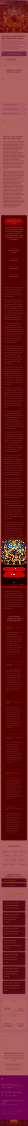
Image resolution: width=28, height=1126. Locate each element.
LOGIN (14, 569)
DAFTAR (14, 574)
